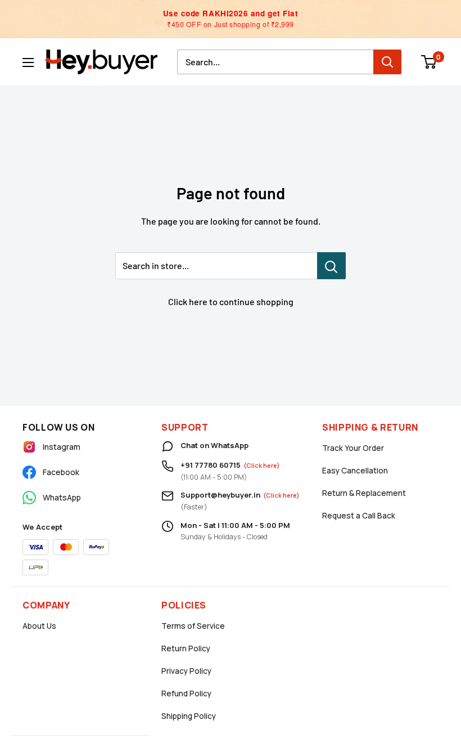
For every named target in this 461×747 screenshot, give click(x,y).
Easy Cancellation (355, 471)
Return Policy (185, 648)
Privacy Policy (186, 671)
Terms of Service (193, 626)
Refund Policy (186, 693)
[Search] (387, 62)
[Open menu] (28, 62)
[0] (429, 62)
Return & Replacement (364, 493)
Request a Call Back (358, 516)
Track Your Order (353, 448)
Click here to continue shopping (230, 301)
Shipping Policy (188, 716)
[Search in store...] (331, 265)
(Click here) (261, 465)
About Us (39, 626)
